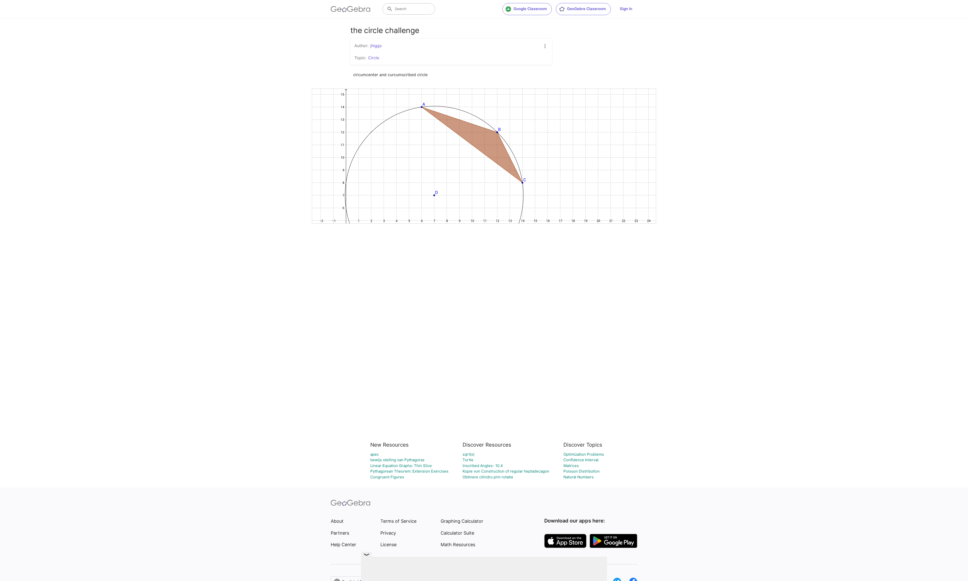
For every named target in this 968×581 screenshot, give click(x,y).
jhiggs (376, 45)
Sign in (626, 8)
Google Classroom (530, 8)
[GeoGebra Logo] (350, 9)
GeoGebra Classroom (586, 8)
